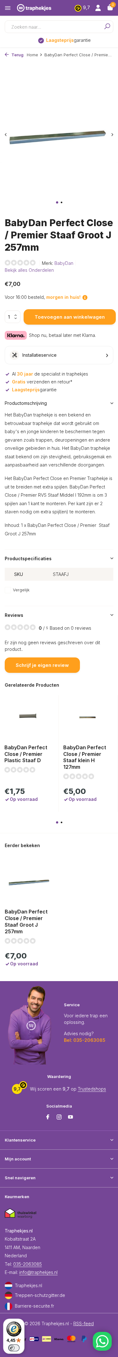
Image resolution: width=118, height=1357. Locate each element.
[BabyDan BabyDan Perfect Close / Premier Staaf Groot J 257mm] (29, 881)
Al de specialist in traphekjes (50, 374)
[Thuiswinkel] (20, 1213)
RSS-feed (83, 1323)
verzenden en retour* (42, 381)
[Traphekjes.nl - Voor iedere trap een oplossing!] (40, 8)
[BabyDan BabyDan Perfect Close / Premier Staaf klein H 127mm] (88, 717)
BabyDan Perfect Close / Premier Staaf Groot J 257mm (26, 921)
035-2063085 (27, 1264)
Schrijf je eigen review (42, 665)
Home (32, 54)
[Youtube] (70, 1117)
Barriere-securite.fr (34, 1306)
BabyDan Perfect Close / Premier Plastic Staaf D (25, 754)
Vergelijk (21, 589)
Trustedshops (92, 1089)
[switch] (14, 1347)
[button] (57, 202)
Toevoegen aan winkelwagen (70, 317)
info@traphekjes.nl (38, 1272)
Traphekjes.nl (28, 1285)
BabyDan (63, 263)
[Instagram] (59, 1117)
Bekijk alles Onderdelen (29, 270)
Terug (17, 54)
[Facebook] (47, 1117)
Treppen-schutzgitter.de (40, 1295)
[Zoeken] (105, 27)
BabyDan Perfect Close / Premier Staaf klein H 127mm (84, 757)
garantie (63, 40)
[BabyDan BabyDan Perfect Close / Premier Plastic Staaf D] (29, 717)
